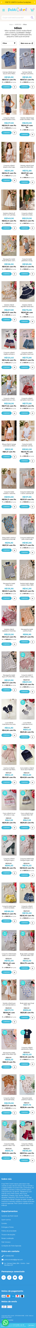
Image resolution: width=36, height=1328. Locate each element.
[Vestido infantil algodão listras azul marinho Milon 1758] (32, 321)
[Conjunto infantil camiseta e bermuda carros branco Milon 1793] (32, 367)
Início (11, 24)
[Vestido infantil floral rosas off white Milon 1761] (32, 182)
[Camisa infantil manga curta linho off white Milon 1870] (32, 87)
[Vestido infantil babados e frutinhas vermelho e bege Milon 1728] (14, 644)
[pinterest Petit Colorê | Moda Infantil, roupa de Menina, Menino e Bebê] (20, 1277)
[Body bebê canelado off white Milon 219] (32, 968)
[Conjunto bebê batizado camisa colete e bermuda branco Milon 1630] (32, 461)
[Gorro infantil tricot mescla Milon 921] (32, 827)
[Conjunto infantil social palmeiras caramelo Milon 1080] (14, 1113)
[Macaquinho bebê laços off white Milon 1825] (14, 690)
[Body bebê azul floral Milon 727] (32, 1017)
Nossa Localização (7, 1238)
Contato (4, 1223)
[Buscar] (32, 17)
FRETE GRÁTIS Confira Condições (18, 2)
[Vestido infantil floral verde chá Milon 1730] (32, 134)
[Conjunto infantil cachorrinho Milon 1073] (32, 1064)
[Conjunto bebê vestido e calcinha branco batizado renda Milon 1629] (14, 506)
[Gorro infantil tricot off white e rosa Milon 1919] (14, 827)
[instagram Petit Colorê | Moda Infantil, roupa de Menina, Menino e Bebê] (3, 1277)
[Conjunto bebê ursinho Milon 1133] (14, 1158)
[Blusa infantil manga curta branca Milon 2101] (14, 457)
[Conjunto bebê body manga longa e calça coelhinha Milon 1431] (32, 875)
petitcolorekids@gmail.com (13, 1260)
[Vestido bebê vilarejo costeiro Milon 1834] (32, 598)
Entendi (31, 1325)
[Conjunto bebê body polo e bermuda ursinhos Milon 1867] (32, 552)
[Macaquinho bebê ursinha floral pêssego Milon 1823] (32, 642)
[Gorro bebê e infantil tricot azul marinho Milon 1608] (32, 782)
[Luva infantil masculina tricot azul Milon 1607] (14, 735)
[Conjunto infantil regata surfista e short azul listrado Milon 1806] (14, 367)
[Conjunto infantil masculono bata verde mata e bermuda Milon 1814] (32, 228)
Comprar (6, 87)
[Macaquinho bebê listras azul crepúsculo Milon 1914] (14, 598)
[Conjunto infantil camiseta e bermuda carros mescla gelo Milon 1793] (32, 413)
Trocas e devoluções (8, 1234)
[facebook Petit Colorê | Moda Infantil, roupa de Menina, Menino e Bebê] (9, 1277)
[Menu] (3, 10)
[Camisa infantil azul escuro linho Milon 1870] (14, 87)
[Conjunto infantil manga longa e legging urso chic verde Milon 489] (14, 873)
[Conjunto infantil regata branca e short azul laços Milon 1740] (14, 413)
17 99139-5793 (9, 1256)
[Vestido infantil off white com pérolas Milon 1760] (14, 228)
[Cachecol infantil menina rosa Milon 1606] (14, 782)
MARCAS (18, 24)
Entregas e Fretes (7, 1227)
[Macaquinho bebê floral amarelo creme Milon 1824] (14, 274)
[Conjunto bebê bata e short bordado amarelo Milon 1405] (14, 921)
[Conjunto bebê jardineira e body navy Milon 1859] (32, 274)
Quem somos (6, 1220)
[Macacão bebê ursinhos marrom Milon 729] (32, 1112)
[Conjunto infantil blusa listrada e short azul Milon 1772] (14, 132)
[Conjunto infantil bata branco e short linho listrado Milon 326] (14, 972)
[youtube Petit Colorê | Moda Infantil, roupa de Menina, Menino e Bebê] (15, 1277)
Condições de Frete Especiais (11, 1246)
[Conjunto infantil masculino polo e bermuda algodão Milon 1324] (32, 923)
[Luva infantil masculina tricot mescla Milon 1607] (32, 737)
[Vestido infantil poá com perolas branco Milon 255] (14, 1021)
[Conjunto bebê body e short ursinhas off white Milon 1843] (32, 506)
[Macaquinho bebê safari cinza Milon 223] (14, 1067)
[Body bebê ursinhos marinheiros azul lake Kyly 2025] (14, 550)
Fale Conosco (5, 1242)
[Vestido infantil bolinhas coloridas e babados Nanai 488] (14, 319)
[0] (32, 10)
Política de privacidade (8, 1231)
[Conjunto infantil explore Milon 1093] (32, 1160)
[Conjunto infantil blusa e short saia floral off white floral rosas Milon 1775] (14, 180)
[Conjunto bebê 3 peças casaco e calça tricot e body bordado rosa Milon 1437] (32, 691)
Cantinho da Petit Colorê (9, 1216)
